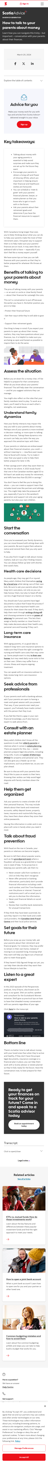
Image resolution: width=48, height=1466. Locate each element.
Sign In (26, 3)
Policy (17, 1441)
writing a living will (34, 612)
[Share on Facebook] (15, 63)
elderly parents (30, 743)
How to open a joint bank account (23, 1279)
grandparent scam (22, 859)
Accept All (24, 1457)
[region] (24, 1434)
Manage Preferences (24, 1448)
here (11, 1009)
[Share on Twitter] (23, 63)
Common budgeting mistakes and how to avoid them (23, 1337)
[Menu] (42, 3)
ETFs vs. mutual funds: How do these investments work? (21, 1218)
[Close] (45, 1406)
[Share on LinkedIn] (32, 63)
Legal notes (23, 1160)
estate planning (34, 746)
